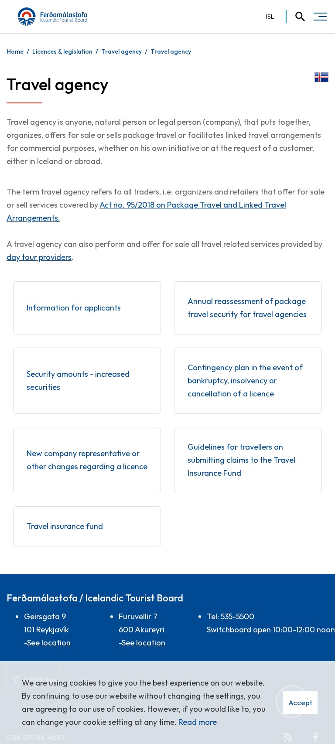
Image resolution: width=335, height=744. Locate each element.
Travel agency (121, 51)
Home (15, 51)
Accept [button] (300, 702)
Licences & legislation (62, 51)
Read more (197, 722)
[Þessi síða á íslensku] (321, 76)
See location (49, 643)
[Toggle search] (296, 16)
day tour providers (39, 257)
